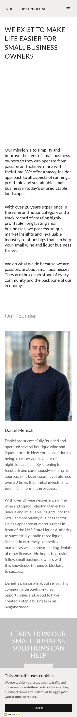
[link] (26, 9)
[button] (68, 9)
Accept (38, 707)
